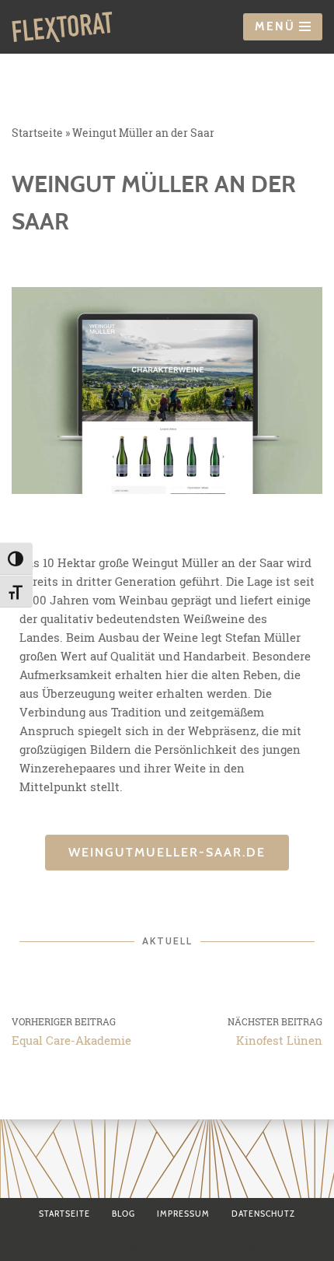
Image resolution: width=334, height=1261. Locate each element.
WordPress (229, 1245)
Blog (123, 1214)
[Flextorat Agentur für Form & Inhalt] (62, 27)
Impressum (183, 1214)
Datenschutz (263, 1214)
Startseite (37, 132)
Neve (88, 1245)
